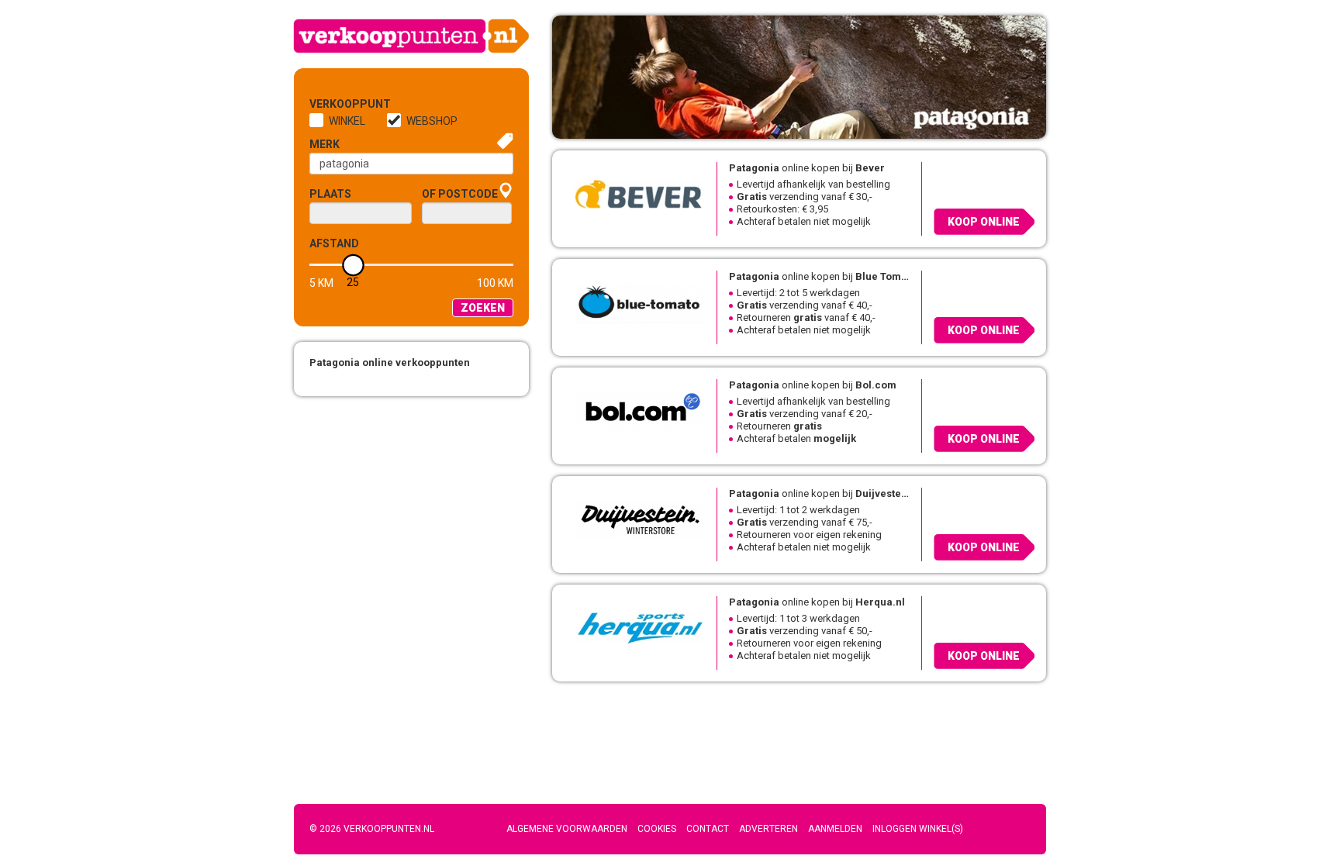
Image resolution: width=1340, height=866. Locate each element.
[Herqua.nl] (634, 627)
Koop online (984, 222)
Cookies (656, 828)
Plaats (330, 194)
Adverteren (768, 828)
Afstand (334, 243)
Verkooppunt (335, 104)
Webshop (432, 121)
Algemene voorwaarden (566, 828)
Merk (324, 144)
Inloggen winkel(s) (917, 828)
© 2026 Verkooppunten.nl (371, 828)
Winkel (347, 121)
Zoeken (483, 308)
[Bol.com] (634, 410)
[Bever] (634, 193)
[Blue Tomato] (634, 302)
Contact (707, 828)
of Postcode (460, 194)
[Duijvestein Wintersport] (634, 519)
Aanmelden (835, 828)
